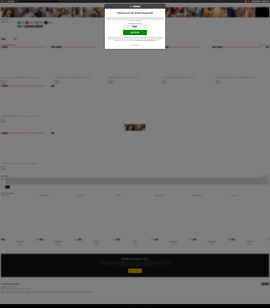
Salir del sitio (135, 45)
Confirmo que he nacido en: (135, 23)
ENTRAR (135, 32)
